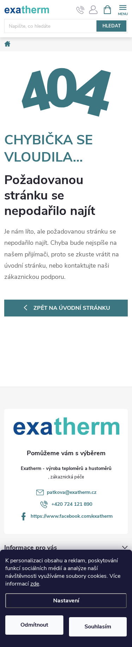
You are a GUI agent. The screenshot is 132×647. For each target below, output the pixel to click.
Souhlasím (97, 626)
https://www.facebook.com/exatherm (72, 516)
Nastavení (66, 600)
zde (34, 584)
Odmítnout (34, 625)
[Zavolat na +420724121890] (80, 9)
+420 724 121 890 (71, 504)
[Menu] (122, 9)
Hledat (111, 26)
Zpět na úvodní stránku (71, 308)
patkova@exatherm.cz (71, 492)
